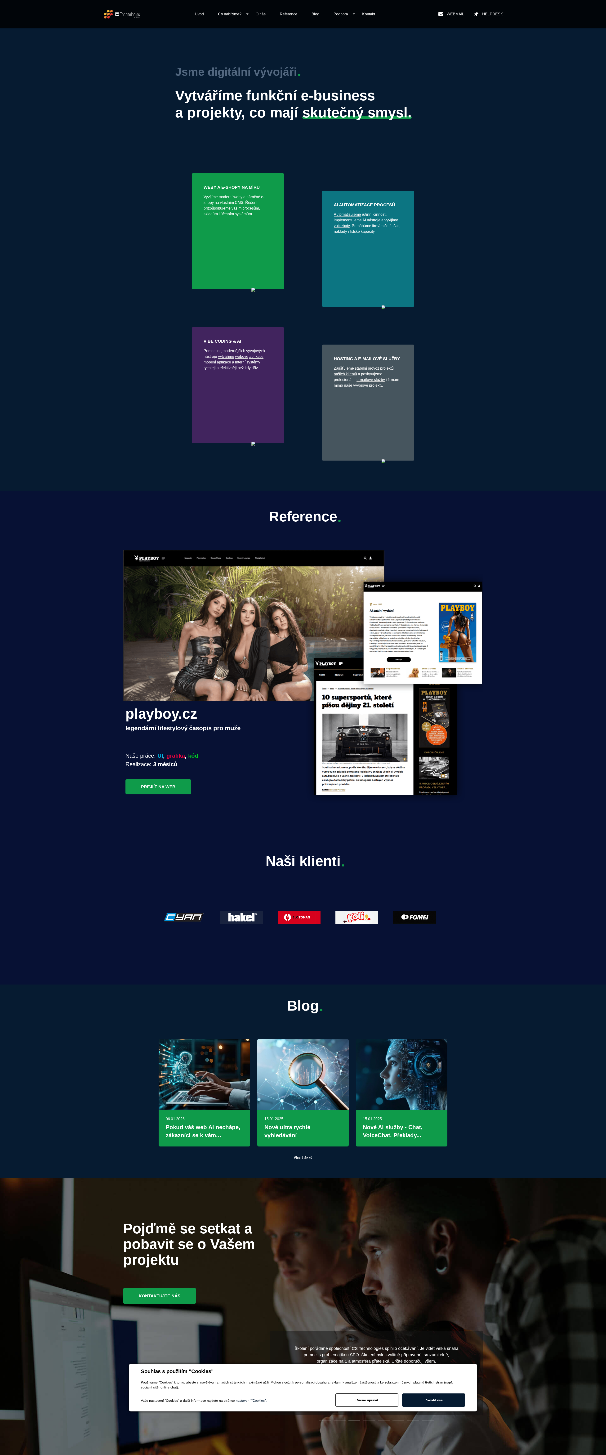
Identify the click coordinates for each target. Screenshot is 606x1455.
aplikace (256, 356)
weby (237, 197)
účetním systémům (236, 214)
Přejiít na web (158, 786)
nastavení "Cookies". (251, 1400)
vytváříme (226, 356)
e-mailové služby (370, 380)
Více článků (303, 1157)
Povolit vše (434, 1400)
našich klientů (345, 374)
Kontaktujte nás (159, 1296)
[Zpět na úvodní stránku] (122, 14)
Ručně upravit (367, 1400)
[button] (230, 14)
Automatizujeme (347, 214)
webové (241, 356)
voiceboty (342, 226)
